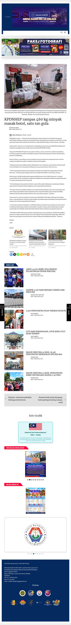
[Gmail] (24, 254)
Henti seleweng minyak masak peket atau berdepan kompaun (56, 242)
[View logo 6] (37, 553)
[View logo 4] (33, 553)
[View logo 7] (39, 553)
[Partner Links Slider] (35, 534)
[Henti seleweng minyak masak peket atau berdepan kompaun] (57, 235)
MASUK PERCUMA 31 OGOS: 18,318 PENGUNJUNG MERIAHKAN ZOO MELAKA (44, 353)
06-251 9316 (10, 579)
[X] (14, 254)
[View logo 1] (27, 553)
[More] (28, 254)
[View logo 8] (41, 553)
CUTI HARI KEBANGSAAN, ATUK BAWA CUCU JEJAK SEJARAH (45, 332)
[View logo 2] (29, 553)
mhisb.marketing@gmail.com (17, 581)
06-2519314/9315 (12, 577)
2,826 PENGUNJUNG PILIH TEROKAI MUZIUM (46, 311)
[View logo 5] (35, 553)
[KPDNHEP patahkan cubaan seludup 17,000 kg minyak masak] (18, 235)
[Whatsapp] (17, 254)
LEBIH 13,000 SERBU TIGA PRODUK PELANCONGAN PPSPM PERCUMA (41, 270)
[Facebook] (11, 254)
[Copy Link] (21, 254)
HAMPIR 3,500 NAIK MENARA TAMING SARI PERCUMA (45, 291)
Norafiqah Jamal (34, 357)
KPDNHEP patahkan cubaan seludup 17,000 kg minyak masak (18, 242)
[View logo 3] (31, 553)
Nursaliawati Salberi (14, 127)
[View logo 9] (43, 553)
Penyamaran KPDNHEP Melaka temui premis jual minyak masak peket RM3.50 (37, 242)
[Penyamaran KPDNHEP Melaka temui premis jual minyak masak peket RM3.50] (38, 235)
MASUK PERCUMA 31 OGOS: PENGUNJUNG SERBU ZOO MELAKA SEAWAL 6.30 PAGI (44, 374)
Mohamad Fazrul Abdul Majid (37, 295)
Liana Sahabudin (34, 313)
